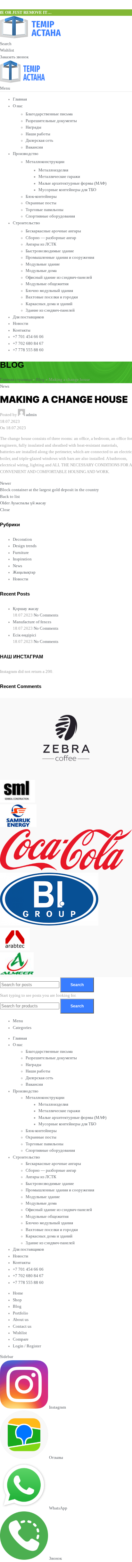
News (4, 386)
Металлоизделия (53, 170)
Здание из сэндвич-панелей (50, 310)
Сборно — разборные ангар (51, 238)
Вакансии (34, 147)
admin (31, 414)
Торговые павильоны (44, 210)
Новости (20, 579)
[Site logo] (30, 37)
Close (5, 510)
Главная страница (16, 379)
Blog (40, 379)
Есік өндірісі (24, 635)
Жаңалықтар (24, 572)
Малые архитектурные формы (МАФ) (72, 183)
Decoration (22, 539)
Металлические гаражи (59, 176)
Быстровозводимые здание (50, 251)
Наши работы (38, 134)
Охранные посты (41, 203)
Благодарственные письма (49, 114)
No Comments (46, 615)
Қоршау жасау (26, 608)
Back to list (10, 496)
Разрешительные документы (51, 121)
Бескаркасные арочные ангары (53, 231)
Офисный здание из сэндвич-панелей (59, 277)
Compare (21, 1339)
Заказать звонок (14, 57)
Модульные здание (43, 264)
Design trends (25, 546)
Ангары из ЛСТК (41, 244)
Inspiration (22, 559)
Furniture (21, 552)
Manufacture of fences (32, 622)
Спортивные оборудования (50, 216)
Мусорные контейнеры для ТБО (67, 190)
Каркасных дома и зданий (49, 304)
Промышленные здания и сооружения (60, 257)
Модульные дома (41, 270)
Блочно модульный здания (49, 290)
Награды (33, 127)
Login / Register (27, 1346)
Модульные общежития (47, 284)
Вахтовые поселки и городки (52, 297)
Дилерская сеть (39, 140)
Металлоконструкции (45, 162)
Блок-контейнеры (41, 196)
